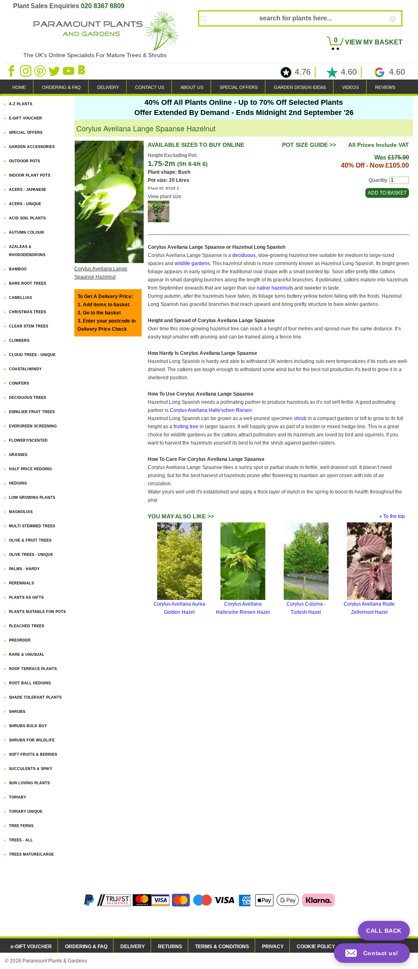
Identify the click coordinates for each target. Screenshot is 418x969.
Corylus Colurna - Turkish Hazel (306, 608)
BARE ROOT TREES (27, 283)
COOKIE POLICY (316, 946)
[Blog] (82, 70)
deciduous (244, 255)
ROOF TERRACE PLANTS (33, 669)
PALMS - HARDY (24, 569)
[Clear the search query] (400, 32)
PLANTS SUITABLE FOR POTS (37, 612)
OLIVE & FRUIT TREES (30, 540)
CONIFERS (19, 383)
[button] (372, 953)
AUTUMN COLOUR (26, 232)
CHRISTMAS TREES (27, 312)
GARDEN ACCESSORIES (32, 147)
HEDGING (18, 483)
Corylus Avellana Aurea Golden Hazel (179, 608)
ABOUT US (191, 87)
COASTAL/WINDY (25, 369)
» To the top (392, 516)
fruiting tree (185, 426)
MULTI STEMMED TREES (32, 526)
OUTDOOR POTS (24, 161)
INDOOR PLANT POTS (29, 175)
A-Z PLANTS (20, 104)
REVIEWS (385, 87)
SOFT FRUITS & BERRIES (33, 754)
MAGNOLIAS (21, 512)
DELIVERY (108, 87)
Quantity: (378, 180)
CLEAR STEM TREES (28, 326)
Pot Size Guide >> (309, 145)
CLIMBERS (19, 340)
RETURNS (170, 946)
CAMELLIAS (20, 298)
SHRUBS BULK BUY (28, 726)
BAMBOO (18, 269)
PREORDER (20, 640)
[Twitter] (55, 70)
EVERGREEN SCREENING (33, 426)
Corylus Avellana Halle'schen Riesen (211, 410)
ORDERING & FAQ (61, 87)
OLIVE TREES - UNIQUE (31, 555)
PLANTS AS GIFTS (26, 597)
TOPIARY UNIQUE (25, 812)
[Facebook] (12, 70)
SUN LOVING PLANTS (29, 783)
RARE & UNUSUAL (26, 655)
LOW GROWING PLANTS (32, 498)
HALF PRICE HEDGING (30, 469)
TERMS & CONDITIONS (222, 946)
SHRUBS (17, 712)
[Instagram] (26, 70)
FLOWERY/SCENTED (28, 440)
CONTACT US (149, 87)
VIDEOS (350, 87)
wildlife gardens (192, 263)
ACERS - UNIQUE (25, 204)
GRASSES (18, 455)
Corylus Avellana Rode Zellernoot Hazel (369, 608)
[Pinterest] (40, 70)
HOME (19, 87)
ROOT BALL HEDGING (30, 683)
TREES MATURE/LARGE (31, 854)
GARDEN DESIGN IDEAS (300, 87)
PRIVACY (273, 946)
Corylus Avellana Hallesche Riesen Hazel (243, 608)
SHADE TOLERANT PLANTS (35, 697)
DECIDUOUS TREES (27, 398)
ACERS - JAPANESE (27, 190)
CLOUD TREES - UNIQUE (32, 355)
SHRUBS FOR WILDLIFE (32, 740)
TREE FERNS (21, 826)
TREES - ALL (21, 840)
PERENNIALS (21, 583)
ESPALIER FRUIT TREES (32, 412)
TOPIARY (17, 797)
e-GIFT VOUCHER (31, 946)
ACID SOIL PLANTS (27, 218)
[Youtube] (69, 70)
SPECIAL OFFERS (239, 87)
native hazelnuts (275, 288)
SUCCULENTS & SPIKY (30, 769)
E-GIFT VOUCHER (25, 118)
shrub (300, 418)
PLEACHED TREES (26, 626)
